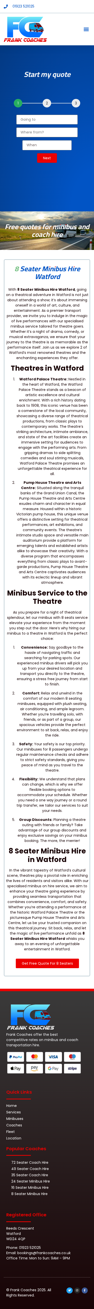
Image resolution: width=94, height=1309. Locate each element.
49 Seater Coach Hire (30, 1168)
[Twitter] (69, 1290)
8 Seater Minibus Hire (29, 1193)
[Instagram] (77, 1290)
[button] (86, 29)
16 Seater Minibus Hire (30, 1187)
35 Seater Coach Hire (29, 1175)
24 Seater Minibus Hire (30, 1181)
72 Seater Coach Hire (29, 1162)
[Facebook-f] (85, 1290)
